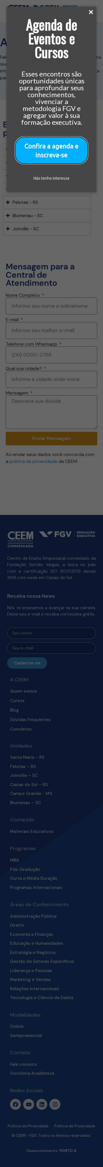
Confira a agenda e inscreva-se (51, 150)
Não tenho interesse (51, 178)
